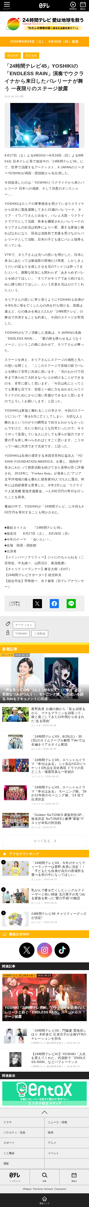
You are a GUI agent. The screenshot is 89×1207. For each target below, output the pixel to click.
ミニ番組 (8, 1153)
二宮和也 (39, 633)
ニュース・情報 (57, 1122)
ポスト (37, 603)
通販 (6, 1163)
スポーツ (8, 1142)
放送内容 (12, 55)
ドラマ (7, 1122)
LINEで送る (71, 603)
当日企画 (31, 55)
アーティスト (24, 625)
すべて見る (43, 841)
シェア (54, 603)
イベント (53, 1153)
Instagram (44, 950)
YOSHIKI (21, 633)
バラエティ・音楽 (14, 1132)
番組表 (74, 1181)
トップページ (14, 1181)
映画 (50, 1132)
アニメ (52, 1142)
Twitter (27, 950)
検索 (44, 1181)
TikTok (62, 950)
